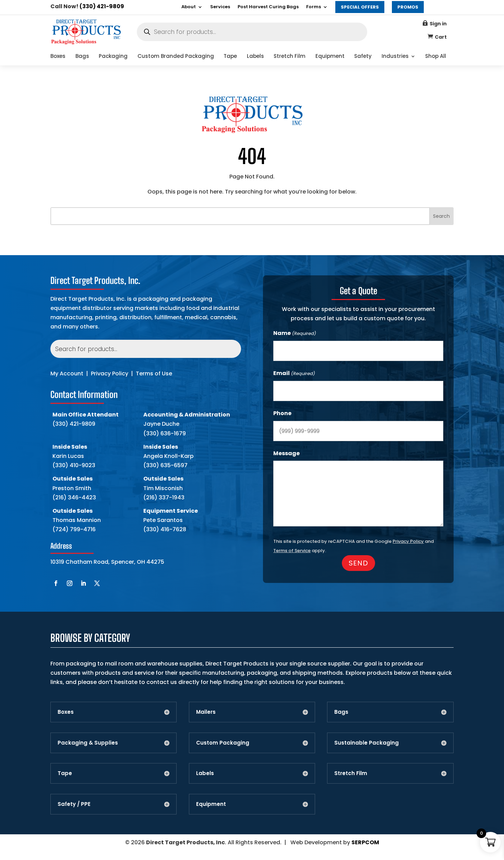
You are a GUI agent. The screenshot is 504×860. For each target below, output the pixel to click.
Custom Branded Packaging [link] (175, 57)
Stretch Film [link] (289, 57)
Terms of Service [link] (292, 550)
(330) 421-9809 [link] (102, 6)
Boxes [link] (57, 57)
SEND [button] (358, 563)
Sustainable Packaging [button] (366, 743)
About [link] (188, 7)
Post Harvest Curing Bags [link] (268, 7)
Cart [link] (441, 37)
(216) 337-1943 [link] (163, 497)
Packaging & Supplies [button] (88, 743)
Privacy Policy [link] (109, 373)
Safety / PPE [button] (74, 804)
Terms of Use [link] (154, 373)
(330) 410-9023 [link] (73, 465)
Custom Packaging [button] (222, 743)
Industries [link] (395, 57)
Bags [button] (341, 712)
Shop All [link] (435, 57)
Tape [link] (230, 57)
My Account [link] (66, 373)
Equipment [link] (330, 57)
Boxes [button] (66, 712)
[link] (85, 43)
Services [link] (220, 7)
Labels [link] (255, 57)
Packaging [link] (113, 57)
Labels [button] (205, 773)
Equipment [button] (211, 804)
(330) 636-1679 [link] (164, 433)
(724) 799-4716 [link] (74, 529)
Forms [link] (313, 7)
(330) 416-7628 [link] (164, 529)
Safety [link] (363, 57)
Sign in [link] (438, 23)
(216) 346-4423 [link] (74, 497)
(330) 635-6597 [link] (165, 465)
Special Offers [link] (360, 7)
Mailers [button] (206, 712)
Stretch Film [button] (350, 773)
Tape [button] (65, 773)
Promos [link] (407, 7)
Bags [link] (82, 57)
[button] (55, 583)
